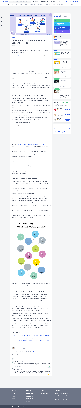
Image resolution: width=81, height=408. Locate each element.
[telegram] (1, 21)
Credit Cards (28, 391)
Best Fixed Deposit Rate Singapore (61, 391)
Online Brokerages (29, 393)
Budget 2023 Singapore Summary (61, 399)
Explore (67, 109)
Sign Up (75, 1)
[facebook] (1, 10)
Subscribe (62, 128)
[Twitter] (13, 406)
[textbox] (32, 359)
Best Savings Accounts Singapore (61, 397)
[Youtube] (23, 406)
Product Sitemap (29, 403)
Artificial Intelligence (17, 89)
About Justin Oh (19, 347)
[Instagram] (18, 406)
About (13, 391)
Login (70, 1)
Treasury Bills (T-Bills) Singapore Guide (61, 393)
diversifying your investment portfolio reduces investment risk (32, 144)
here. (33, 351)
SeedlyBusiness (43, 391)
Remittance (28, 401)
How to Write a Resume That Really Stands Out (26, 338)
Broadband (28, 399)
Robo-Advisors (29, 395)
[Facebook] (15, 406)
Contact (13, 393)
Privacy (13, 396)
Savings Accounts (29, 398)
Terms (13, 398)
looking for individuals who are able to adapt (27, 77)
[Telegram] (21, 406)
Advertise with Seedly (44, 393)
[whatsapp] (1, 17)
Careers (13, 395)
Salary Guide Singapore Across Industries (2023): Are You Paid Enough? (31, 340)
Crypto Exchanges (29, 396)
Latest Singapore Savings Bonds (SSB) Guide (61, 396)
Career (13, 37)
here (62, 132)
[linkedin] (1, 14)
